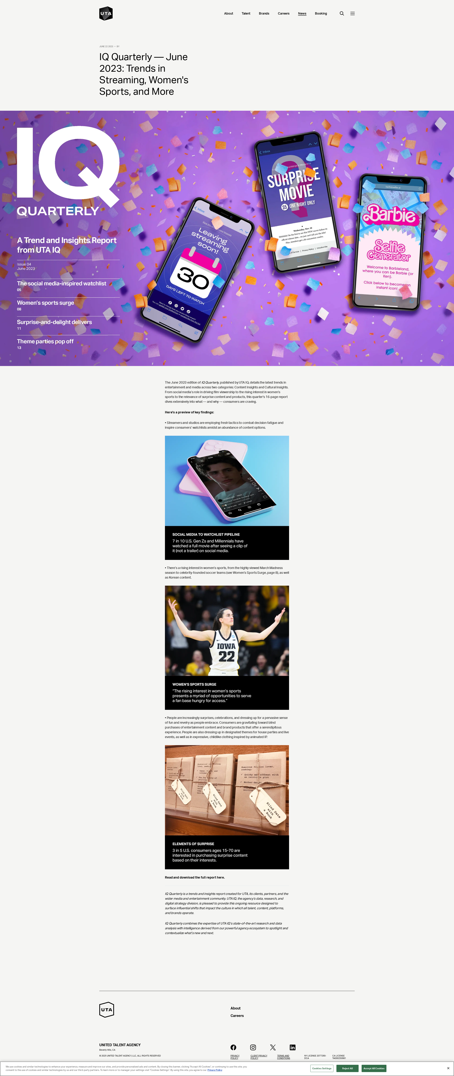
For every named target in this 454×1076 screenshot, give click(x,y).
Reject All (347, 1068)
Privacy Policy (214, 1070)
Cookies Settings (321, 1068)
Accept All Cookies (374, 1068)
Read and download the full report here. (195, 877)
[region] (227, 1068)
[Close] (448, 1068)
